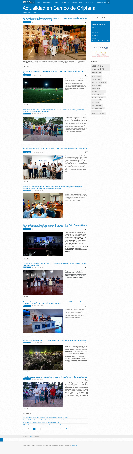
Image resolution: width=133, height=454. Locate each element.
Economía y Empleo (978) (98, 67)
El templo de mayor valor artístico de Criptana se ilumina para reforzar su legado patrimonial (45, 417)
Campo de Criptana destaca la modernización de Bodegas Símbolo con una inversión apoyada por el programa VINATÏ (55, 264)
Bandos (94, 27)
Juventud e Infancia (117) (98, 97)
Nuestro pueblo (77, 2)
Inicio (39, 2)
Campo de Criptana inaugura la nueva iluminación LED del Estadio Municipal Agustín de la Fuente (53, 72)
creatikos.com (74, 445)
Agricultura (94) (95, 102)
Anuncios (94, 22)
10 (57, 429)
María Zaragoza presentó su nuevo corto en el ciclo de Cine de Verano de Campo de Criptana (55, 377)
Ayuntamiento (47, 2)
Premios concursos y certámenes (100, 30)
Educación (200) (96, 85)
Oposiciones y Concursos (98, 24)
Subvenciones (95, 32)
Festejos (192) (96, 88)
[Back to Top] (1, 440)
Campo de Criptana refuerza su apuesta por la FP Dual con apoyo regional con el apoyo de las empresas (55, 149)
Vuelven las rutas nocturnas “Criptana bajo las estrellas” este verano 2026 (41, 422)
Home (31, 436)
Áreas (57, 2)
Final (67, 429)
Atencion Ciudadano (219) (99, 82)
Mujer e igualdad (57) (97, 105)
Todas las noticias (27, 22)
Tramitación (89, 2)
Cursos (94, 38)
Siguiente (62, 429)
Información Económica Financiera (100, 40)
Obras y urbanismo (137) (98, 91)
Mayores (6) (103, 113)
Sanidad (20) (95, 113)
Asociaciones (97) (96, 100)
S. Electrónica (101, 2)
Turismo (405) (96, 76)
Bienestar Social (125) (97, 94)
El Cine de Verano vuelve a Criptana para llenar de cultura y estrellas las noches (42, 425)
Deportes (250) (96, 79)
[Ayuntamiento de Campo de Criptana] (29, 2)
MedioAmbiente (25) (97, 111)
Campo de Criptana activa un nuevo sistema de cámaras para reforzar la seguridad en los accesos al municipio (50, 419)
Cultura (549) (96, 72)
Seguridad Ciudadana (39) (98, 108)
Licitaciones (95, 35)
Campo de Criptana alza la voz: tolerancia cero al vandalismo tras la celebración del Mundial (54, 340)
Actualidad (65, 2)
